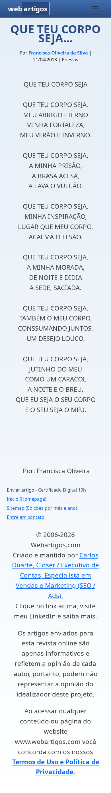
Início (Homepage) (26, 499)
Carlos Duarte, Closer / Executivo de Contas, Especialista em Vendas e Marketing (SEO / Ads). (55, 575)
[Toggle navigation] (95, 8)
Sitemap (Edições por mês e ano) (42, 508)
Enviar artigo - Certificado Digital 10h (46, 490)
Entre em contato (25, 517)
